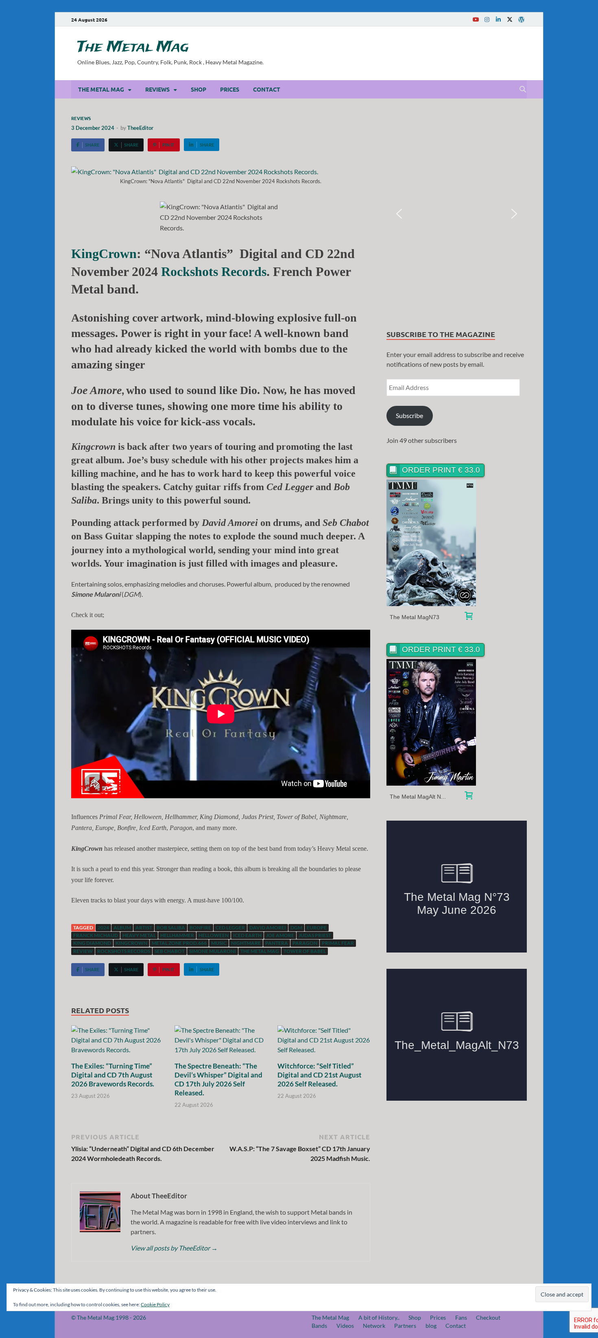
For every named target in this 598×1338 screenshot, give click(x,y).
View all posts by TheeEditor (174, 1248)
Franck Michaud (95, 935)
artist (143, 927)
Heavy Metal (139, 935)
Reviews (157, 89)
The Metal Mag (133, 47)
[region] (456, 214)
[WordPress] (521, 19)
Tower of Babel (305, 951)
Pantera (276, 943)
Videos (345, 1325)
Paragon (304, 943)
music (219, 943)
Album (122, 927)
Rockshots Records (213, 271)
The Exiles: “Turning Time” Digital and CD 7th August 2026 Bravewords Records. (112, 1075)
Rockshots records (123, 951)
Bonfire (200, 927)
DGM (296, 927)
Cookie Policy (155, 1304)
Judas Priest (315, 935)
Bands (319, 1325)
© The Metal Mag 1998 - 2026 (108, 1317)
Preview (431, 542)
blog (431, 1325)
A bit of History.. (378, 1317)
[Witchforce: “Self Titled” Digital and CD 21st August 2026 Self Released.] (323, 1043)
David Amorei (267, 927)
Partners (405, 1325)
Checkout (488, 1317)
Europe (317, 927)
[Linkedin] (498, 19)
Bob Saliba (171, 927)
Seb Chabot (170, 951)
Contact (266, 89)
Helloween (214, 935)
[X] (510, 19)
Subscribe (409, 415)
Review (83, 951)
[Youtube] (475, 19)
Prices (229, 89)
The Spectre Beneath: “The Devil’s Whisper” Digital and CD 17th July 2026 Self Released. (218, 1079)
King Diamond (92, 943)
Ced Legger (230, 927)
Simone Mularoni (212, 951)
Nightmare (246, 943)
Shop (198, 89)
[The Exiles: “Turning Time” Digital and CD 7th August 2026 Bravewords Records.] (117, 1043)
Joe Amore (280, 935)
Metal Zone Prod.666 (179, 943)
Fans (461, 1317)
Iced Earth (247, 935)
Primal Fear (338, 943)
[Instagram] (487, 19)
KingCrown (104, 253)
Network (374, 1325)
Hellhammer (177, 935)
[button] (399, 213)
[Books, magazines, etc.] (469, 617)
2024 (103, 927)
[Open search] (523, 89)
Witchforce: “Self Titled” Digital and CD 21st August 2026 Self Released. (319, 1075)
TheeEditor (140, 128)
